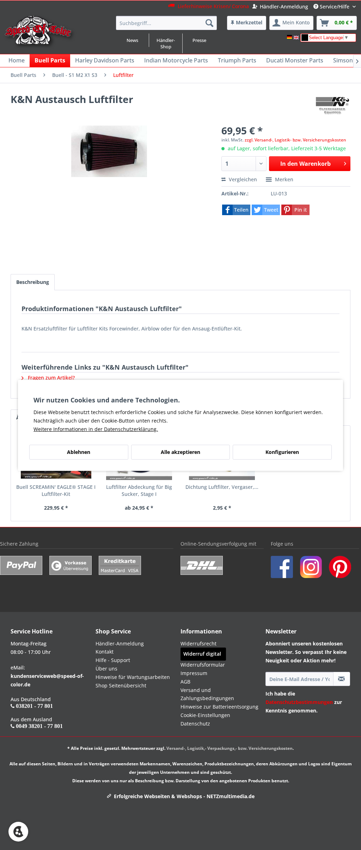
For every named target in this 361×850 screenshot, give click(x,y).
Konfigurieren (282, 452)
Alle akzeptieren (180, 452)
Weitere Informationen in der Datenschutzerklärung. (95, 429)
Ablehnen (78, 452)
